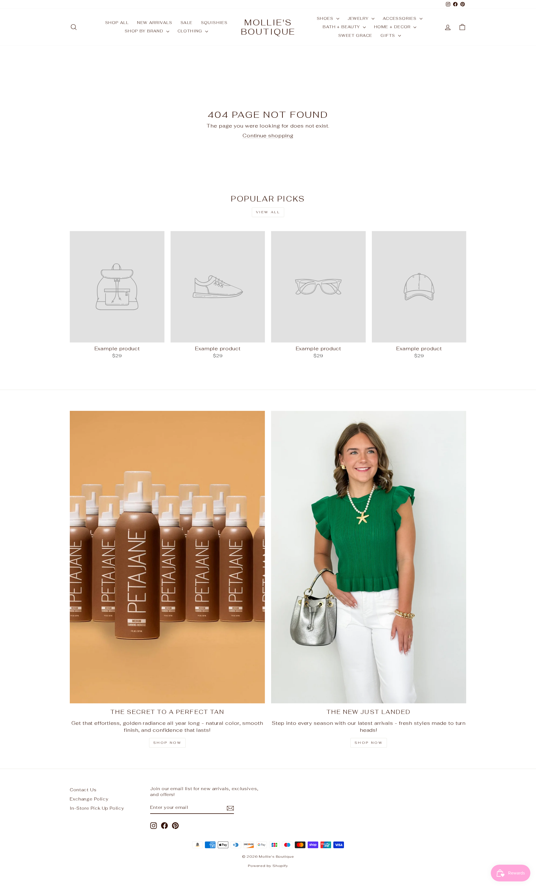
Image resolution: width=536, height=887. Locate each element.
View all (268, 212)
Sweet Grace (355, 35)
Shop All (117, 22)
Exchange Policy (89, 799)
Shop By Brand (145, 30)
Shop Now (167, 742)
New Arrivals (154, 22)
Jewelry (359, 18)
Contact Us (83, 789)
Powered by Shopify (268, 865)
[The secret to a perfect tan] (167, 557)
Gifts (388, 35)
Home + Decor (393, 26)
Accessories (400, 18)
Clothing (191, 30)
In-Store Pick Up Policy (97, 808)
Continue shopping (268, 135)
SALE (187, 22)
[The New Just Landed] (368, 557)
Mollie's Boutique (268, 27)
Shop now (369, 742)
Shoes (326, 18)
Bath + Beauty (342, 26)
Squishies (214, 22)
